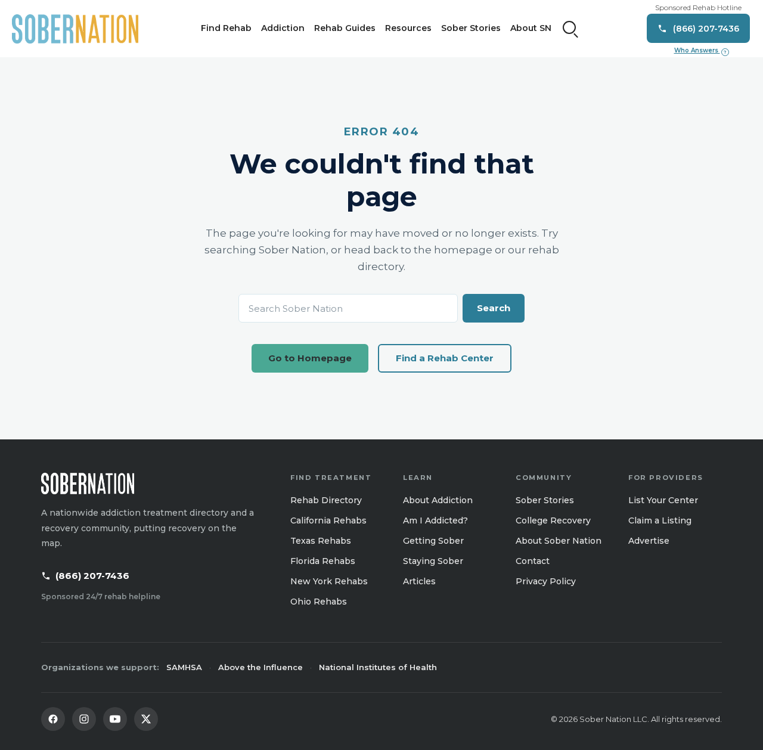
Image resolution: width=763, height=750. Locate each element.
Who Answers (700, 51)
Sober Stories (471, 28)
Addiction (283, 28)
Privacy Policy (546, 581)
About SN (530, 28)
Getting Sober (433, 540)
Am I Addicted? (435, 520)
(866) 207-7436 (92, 575)
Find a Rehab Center (445, 358)
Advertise (648, 540)
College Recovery (553, 520)
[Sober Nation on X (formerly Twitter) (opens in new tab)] (146, 719)
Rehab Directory (326, 500)
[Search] (570, 28)
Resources (408, 28)
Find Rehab (226, 28)
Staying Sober (433, 561)
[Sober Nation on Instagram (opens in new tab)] (84, 719)
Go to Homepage (310, 358)
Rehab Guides (345, 28)
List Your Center (663, 500)
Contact (533, 561)
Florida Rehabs (322, 561)
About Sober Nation (558, 540)
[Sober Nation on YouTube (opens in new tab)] (115, 719)
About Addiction (438, 500)
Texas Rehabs (320, 540)
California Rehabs (328, 520)
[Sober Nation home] (75, 28)
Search (493, 308)
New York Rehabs (329, 581)
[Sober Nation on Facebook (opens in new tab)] (53, 719)
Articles (419, 581)
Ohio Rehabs (318, 601)
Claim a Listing (659, 520)
